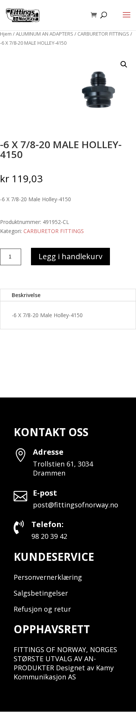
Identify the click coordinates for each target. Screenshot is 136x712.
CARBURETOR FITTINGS (103, 33)
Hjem (6, 33)
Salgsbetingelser (41, 593)
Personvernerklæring (48, 577)
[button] (124, 64)
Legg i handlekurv (70, 256)
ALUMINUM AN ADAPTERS (44, 33)
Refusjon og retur (42, 608)
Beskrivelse (26, 295)
